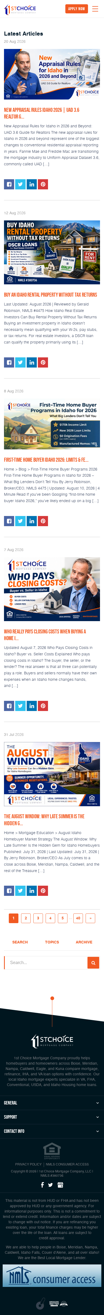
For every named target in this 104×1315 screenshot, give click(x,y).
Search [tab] (20, 942)
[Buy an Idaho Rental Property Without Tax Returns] (52, 252)
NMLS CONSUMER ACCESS (67, 1164)
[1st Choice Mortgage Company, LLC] (20, 9)
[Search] (93, 963)
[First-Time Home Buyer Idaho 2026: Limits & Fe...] (52, 424)
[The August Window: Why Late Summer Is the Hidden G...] (52, 774)
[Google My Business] (60, 1185)
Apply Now (76, 8)
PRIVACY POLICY (28, 1164)
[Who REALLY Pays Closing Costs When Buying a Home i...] (52, 589)
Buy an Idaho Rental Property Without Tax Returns (50, 295)
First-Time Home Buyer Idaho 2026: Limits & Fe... (46, 460)
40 (78, 918)
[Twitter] (50, 1185)
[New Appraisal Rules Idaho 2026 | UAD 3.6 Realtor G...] (52, 74)
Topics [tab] (52, 942)
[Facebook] (42, 1185)
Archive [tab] (84, 942)
